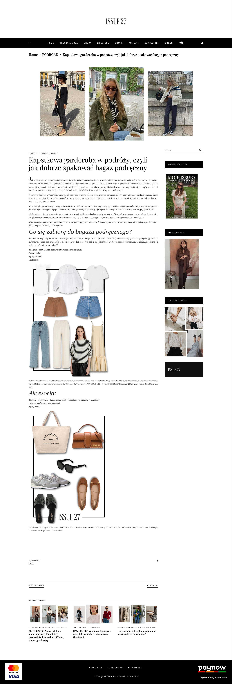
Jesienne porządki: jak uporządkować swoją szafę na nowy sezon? (137, 633)
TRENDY (53, 153)
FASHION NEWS (35, 627)
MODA (44, 627)
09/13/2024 (150, 627)
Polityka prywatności (218, 678)
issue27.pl (35, 561)
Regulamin (204, 678)
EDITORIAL (77, 627)
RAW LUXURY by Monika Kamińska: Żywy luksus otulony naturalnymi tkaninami (92, 634)
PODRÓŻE (50, 54)
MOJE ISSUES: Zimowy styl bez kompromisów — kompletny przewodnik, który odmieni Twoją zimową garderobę (46, 636)
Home (33, 54)
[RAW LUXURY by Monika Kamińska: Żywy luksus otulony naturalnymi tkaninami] (93, 614)
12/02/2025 (62, 627)
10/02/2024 (95, 627)
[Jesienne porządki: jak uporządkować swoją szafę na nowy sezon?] (138, 614)
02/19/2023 (33, 153)
